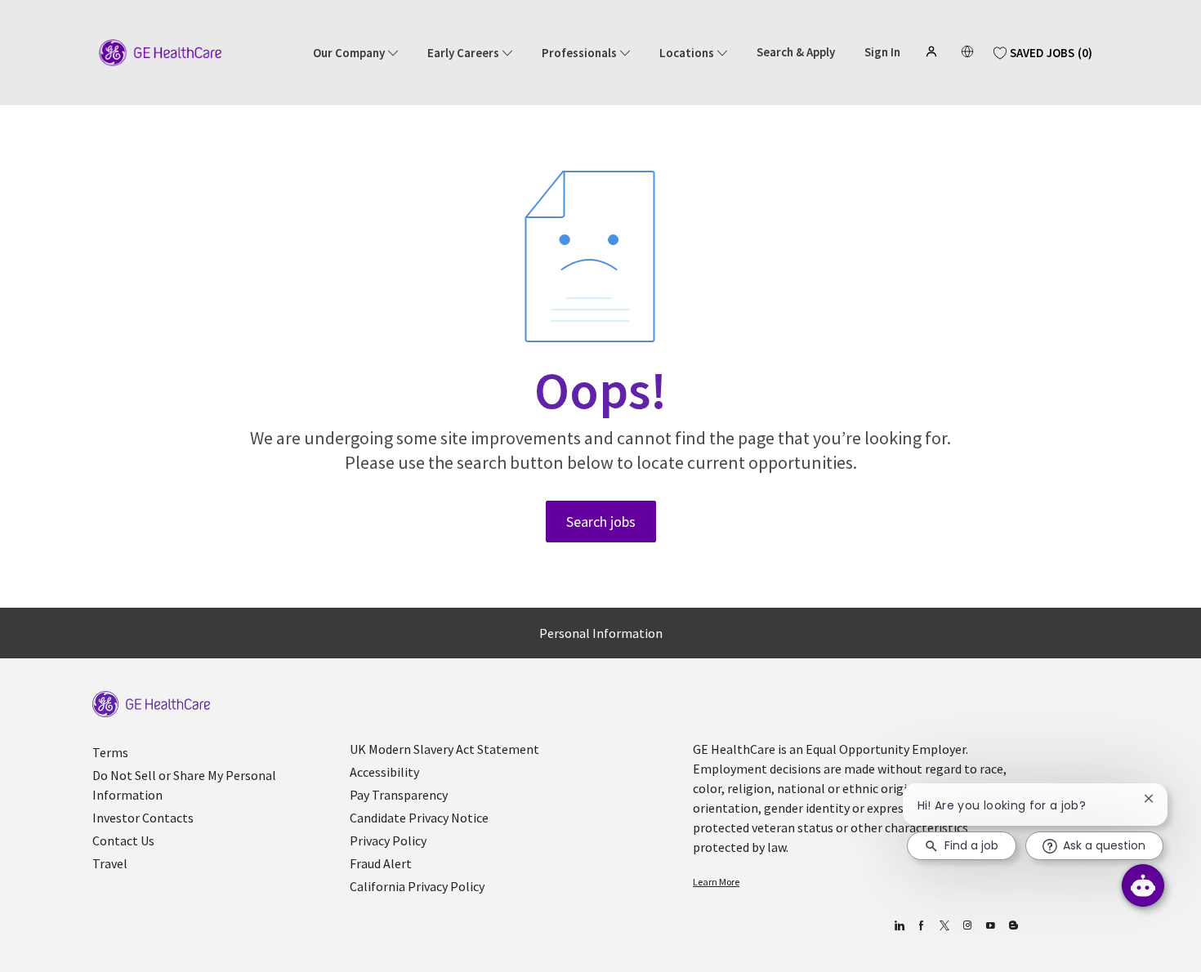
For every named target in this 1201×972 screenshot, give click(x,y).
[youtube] (990, 926)
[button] (933, 51)
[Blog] (967, 926)
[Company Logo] (160, 51)
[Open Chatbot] (1143, 885)
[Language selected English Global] (967, 51)
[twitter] (944, 926)
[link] (151, 704)
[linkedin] (898, 926)
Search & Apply (796, 52)
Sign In (882, 52)
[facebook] (921, 926)
